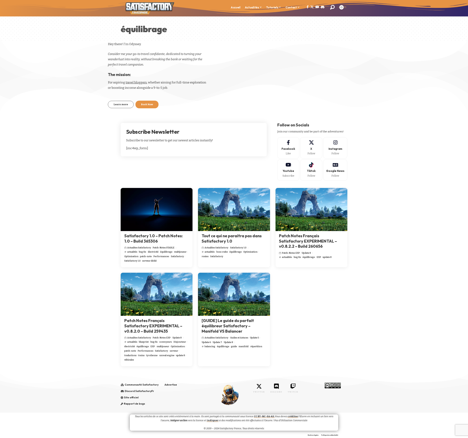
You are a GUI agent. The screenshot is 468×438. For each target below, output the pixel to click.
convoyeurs (165, 342)
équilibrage (166, 252)
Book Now (147, 104)
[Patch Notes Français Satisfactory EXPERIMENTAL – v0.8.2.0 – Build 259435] (157, 294)
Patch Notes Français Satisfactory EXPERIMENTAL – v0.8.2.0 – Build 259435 (153, 326)
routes (205, 256)
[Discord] (322, 7)
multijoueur (180, 252)
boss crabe (222, 252)
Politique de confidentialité (329, 435)
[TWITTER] (259, 386)
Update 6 (206, 342)
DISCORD (276, 392)
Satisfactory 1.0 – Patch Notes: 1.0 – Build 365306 (153, 238)
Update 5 (254, 337)
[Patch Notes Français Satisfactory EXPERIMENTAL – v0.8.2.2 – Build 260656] (311, 209)
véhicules (129, 360)
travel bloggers (136, 82)
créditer (293, 416)
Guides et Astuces (239, 337)
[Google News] (335, 170)
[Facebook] (308, 7)
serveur (174, 351)
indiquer (212, 420)
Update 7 (217, 342)
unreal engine (166, 355)
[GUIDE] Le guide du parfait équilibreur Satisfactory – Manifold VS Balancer (228, 326)
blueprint (144, 342)
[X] (312, 7)
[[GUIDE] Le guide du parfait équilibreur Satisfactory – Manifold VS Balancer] (234, 294)
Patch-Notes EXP (291, 253)
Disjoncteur (179, 342)
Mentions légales (313, 435)
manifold (243, 346)
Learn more (121, 104)
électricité (153, 252)
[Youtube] (288, 170)
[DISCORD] (276, 386)
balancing (210, 346)
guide (234, 346)
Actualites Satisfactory (139, 247)
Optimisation (131, 256)
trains (141, 355)
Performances (161, 256)
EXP (319, 257)
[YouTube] (317, 7)
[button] (332, 7)
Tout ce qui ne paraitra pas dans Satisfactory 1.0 (232, 238)
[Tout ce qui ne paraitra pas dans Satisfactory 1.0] (234, 209)
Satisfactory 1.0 (132, 261)
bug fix (142, 252)
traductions (130, 355)
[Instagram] (335, 147)
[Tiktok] (311, 170)
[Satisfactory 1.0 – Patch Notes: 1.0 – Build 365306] (157, 209)
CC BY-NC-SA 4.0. (264, 416)
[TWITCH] (293, 386)
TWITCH (293, 392)
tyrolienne (152, 355)
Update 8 (306, 253)
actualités (132, 252)
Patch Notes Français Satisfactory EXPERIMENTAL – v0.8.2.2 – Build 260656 (308, 241)
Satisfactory (177, 256)
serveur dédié (149, 261)
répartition (256, 346)
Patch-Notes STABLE (163, 247)
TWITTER (259, 392)
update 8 (327, 257)
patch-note (146, 256)
